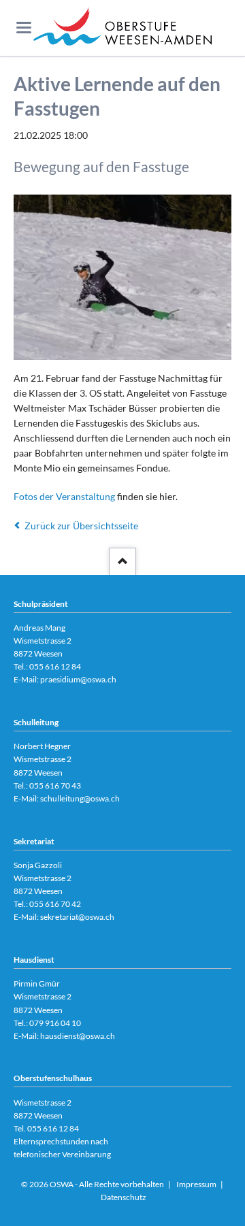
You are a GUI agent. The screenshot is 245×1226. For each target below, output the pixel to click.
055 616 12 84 (55, 666)
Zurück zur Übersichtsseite (81, 525)
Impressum (196, 1184)
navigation (24, 27)
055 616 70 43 (55, 785)
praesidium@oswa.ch (78, 679)
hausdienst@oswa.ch (77, 1036)
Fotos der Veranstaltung (64, 496)
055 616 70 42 (55, 904)
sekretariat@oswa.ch (77, 917)
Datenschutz (123, 1197)
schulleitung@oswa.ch (80, 798)
